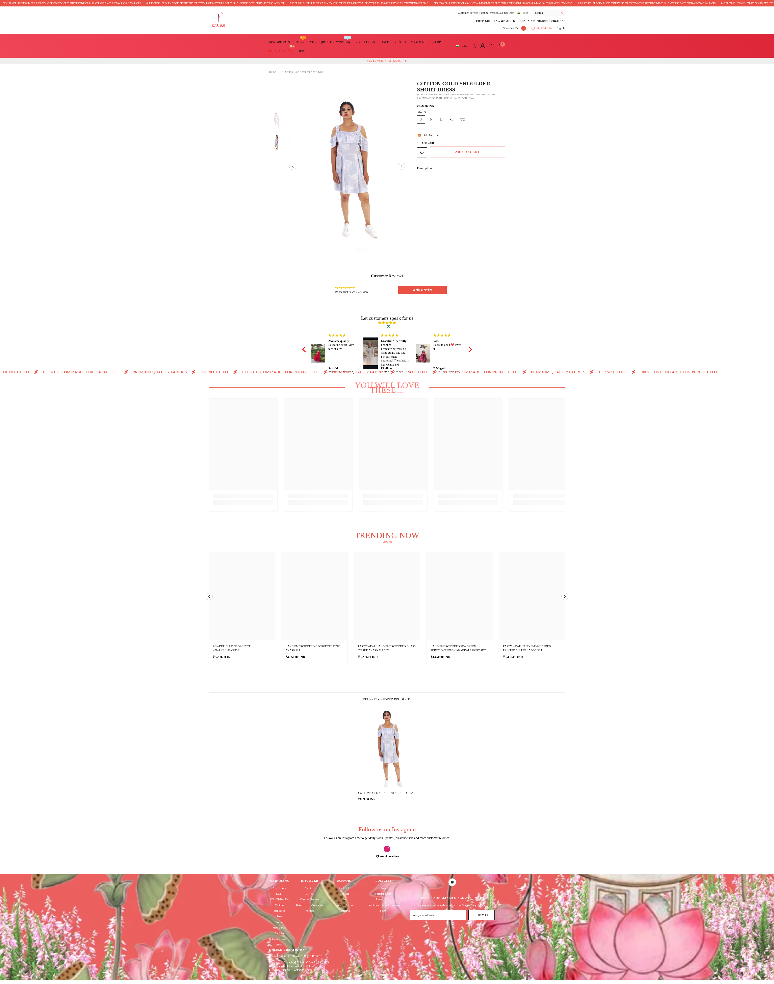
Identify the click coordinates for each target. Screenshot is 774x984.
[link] (243, 496)
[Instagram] (387, 849)
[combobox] (546, 13)
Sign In (561, 28)
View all (387, 541)
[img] (387, 323)
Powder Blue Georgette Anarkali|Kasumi (232, 648)
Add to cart (467, 152)
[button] (292, 166)
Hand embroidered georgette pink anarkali (312, 648)
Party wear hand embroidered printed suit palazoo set (527, 648)
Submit (482, 915)
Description (424, 168)
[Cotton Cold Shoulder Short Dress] (387, 747)
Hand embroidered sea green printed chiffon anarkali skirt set (458, 648)
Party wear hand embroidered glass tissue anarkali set (387, 648)
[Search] (549, 13)
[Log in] (482, 45)
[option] (347, 166)
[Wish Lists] (491, 45)
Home (272, 71)
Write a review (422, 289)
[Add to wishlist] (422, 152)
